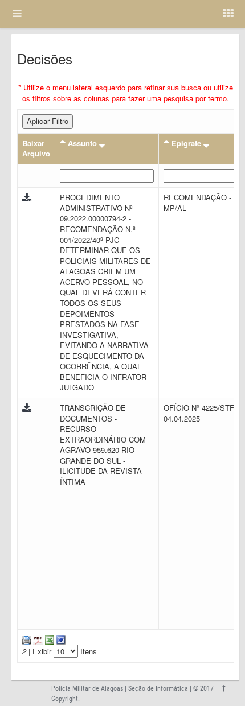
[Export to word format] (60, 639)
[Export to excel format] (48, 639)
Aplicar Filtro (47, 120)
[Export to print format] (26, 639)
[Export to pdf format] (37, 639)
